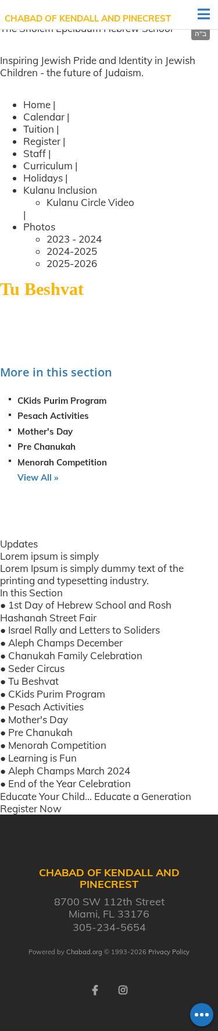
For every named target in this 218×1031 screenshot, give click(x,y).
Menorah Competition (62, 462)
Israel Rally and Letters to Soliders (84, 630)
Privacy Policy (169, 952)
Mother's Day (45, 431)
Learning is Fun (42, 758)
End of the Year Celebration (69, 783)
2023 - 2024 (74, 239)
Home (37, 104)
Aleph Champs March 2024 (69, 771)
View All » (37, 477)
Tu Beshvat (33, 681)
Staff (34, 153)
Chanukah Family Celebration (75, 655)
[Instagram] (123, 989)
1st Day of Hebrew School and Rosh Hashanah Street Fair (85, 611)
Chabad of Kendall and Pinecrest (88, 18)
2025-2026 (72, 263)
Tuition (39, 129)
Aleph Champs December (65, 643)
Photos (39, 227)
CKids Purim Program (61, 400)
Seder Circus (36, 668)
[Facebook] (95, 989)
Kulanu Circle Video (90, 202)
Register (41, 141)
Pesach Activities (53, 415)
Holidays (43, 178)
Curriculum (48, 165)
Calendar (44, 117)
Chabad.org (84, 952)
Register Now (31, 808)
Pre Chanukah (46, 446)
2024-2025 (72, 251)
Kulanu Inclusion (60, 190)
